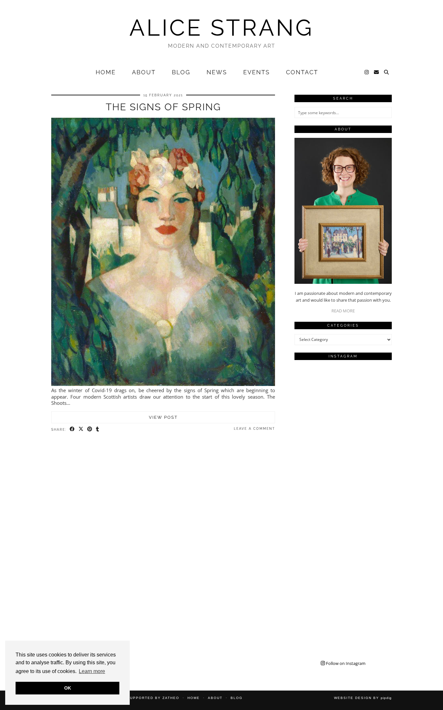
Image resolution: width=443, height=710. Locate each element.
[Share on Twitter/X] (81, 429)
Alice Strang (221, 27)
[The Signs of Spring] (163, 384)
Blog (181, 72)
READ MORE (343, 311)
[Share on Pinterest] (90, 429)
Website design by (363, 698)
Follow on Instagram (345, 663)
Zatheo (170, 698)
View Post (163, 417)
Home (106, 72)
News (217, 72)
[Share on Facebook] (72, 429)
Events (256, 72)
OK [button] (67, 688)
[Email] (376, 72)
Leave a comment (254, 428)
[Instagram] (367, 72)
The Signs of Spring (163, 107)
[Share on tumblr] (97, 429)
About (144, 72)
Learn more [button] (92, 671)
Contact (302, 72)
